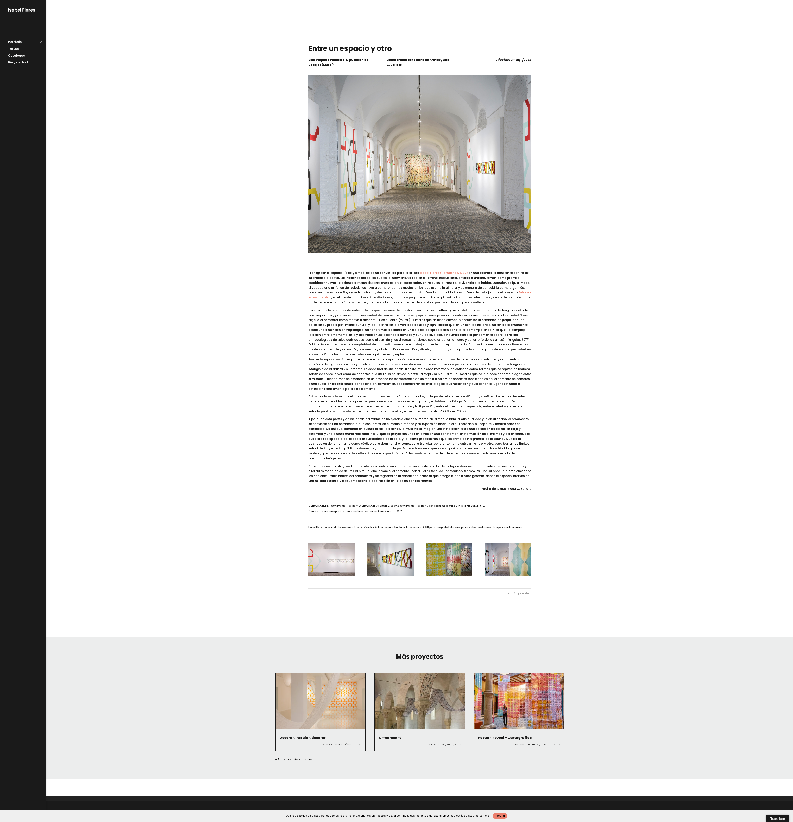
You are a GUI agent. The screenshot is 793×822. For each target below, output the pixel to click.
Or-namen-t (390, 737)
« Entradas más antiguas (293, 759)
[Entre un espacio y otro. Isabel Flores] (390, 576)
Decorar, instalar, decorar (303, 737)
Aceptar (500, 815)
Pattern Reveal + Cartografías (505, 737)
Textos (13, 49)
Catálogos (16, 56)
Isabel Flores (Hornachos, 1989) (444, 273)
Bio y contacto (19, 62)
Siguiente (521, 593)
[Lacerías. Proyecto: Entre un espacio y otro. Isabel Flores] (331, 576)
